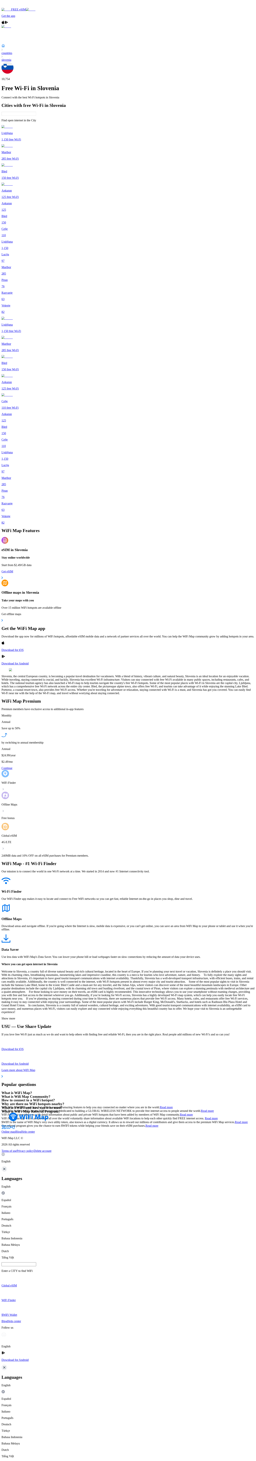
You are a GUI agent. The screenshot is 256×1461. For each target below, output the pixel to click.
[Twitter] (3, 1128)
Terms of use (9, 1150)
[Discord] (8, 1128)
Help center (28, 1131)
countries (6, 53)
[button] (128, 1158)
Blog (18, 1131)
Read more (166, 1107)
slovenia (6, 59)
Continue (6, 768)
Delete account (42, 1150)
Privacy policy (25, 1150)
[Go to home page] (14, 6)
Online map (8, 1131)
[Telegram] (12, 1128)
